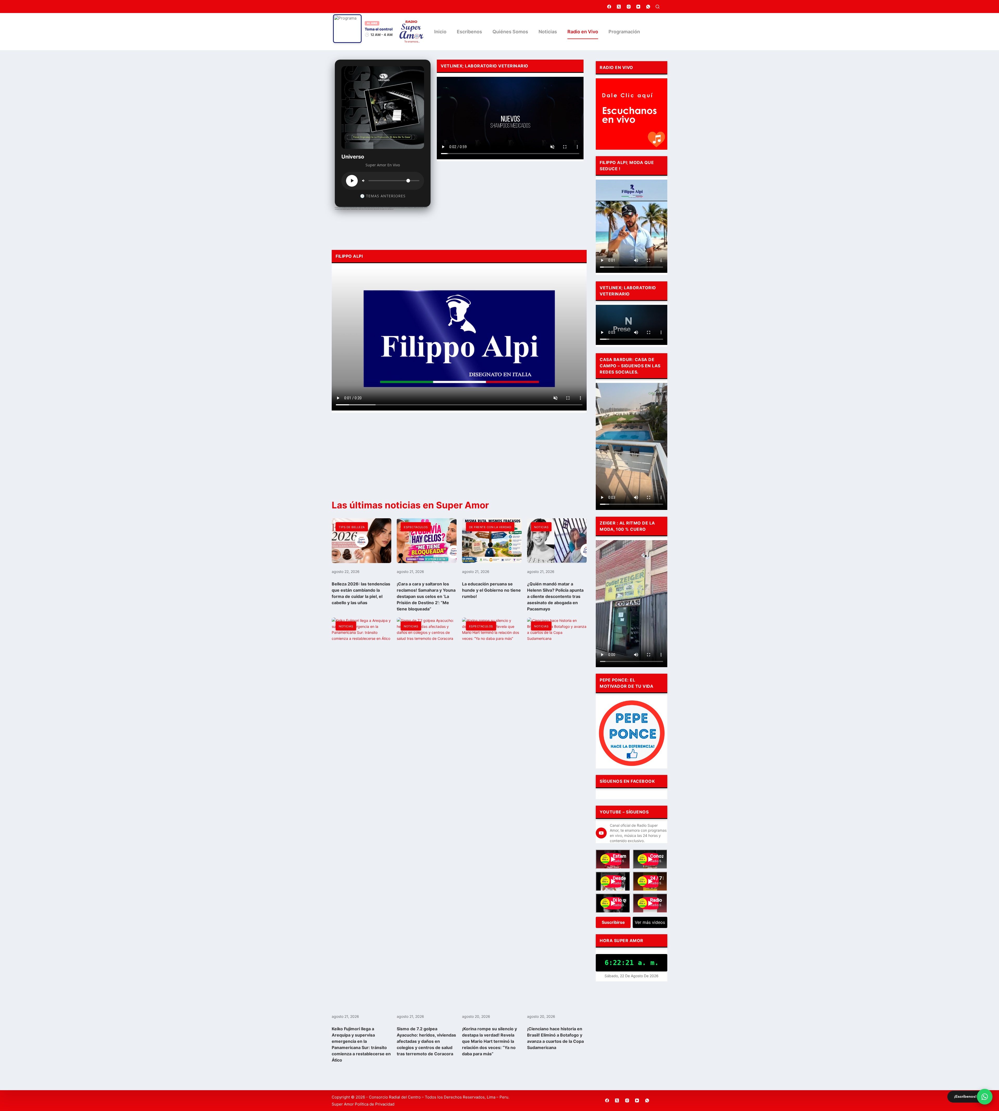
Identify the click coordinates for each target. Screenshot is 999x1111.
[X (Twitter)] (619, 6)
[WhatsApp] (648, 6)
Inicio (440, 31)
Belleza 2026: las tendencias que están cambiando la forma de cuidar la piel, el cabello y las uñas (361, 593)
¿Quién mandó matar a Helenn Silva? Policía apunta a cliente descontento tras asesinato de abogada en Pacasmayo (555, 596)
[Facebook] (609, 6)
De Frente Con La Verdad (490, 527)
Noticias (548, 31)
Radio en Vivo (582, 31)
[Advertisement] (510, 204)
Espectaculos (416, 527)
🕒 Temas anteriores (383, 195)
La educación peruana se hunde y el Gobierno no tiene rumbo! (491, 590)
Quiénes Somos (510, 31)
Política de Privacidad (374, 1104)
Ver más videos (650, 922)
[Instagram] (629, 6)
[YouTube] (638, 6)
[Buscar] (657, 7)
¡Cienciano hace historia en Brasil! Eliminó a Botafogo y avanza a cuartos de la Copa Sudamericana (555, 1038)
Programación (624, 31)
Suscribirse (613, 922)
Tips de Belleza (352, 527)
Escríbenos (469, 31)
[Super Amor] (411, 32)
